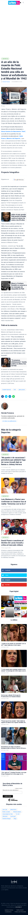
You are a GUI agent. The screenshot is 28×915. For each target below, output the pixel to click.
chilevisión (5, 816)
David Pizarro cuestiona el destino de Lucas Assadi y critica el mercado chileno (12, 542)
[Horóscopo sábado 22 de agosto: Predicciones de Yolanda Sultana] (14, 684)
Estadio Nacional (6, 389)
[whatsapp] (13, 396)
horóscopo (13, 816)
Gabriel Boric (13, 809)
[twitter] (6, 396)
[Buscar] (23, 2)
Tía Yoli (17, 814)
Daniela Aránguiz (6, 818)
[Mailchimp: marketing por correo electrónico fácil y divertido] (12, 801)
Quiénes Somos (9, 910)
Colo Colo (4, 809)
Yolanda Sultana (17, 811)
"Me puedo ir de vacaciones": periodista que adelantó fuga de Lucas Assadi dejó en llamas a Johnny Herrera (13, 461)
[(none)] (4, 406)
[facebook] (2, 396)
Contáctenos (8, 911)
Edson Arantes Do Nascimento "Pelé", (13, 131)
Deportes (5, 432)
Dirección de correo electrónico (11, 790)
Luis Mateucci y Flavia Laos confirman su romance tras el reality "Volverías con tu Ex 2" (13, 501)
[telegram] (9, 396)
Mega (15, 818)
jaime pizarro (22, 389)
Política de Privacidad (20, 911)
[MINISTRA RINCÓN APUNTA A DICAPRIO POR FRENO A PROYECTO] (19, 606)
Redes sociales (6, 811)
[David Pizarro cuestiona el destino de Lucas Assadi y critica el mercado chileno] (14, 527)
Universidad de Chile (7, 814)
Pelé (15, 389)
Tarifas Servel (19, 910)
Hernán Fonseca (6, 81)
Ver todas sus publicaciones (9, 421)
